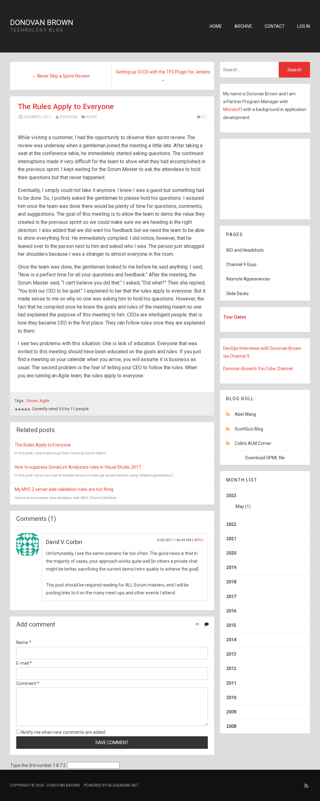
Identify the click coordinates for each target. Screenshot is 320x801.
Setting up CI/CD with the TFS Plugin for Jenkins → (163, 75)
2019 (231, 567)
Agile (44, 400)
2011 (231, 683)
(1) (204, 117)
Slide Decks (237, 293)
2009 (231, 711)
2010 (231, 697)
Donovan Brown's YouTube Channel (258, 368)
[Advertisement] (259, 178)
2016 (231, 610)
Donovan (69, 117)
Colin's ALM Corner (253, 443)
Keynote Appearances (248, 278)
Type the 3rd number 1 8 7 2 (38, 765)
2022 (231, 524)
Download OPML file (265, 457)
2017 (231, 596)
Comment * (27, 683)
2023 (238, 501)
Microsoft (233, 109)
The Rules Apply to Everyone (66, 106)
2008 (231, 726)
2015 (231, 625)
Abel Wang (245, 414)
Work (91, 117)
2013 (231, 654)
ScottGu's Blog (249, 428)
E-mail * (24, 663)
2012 (231, 668)
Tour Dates (234, 317)
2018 (231, 581)
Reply (199, 540)
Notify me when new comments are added (62, 732)
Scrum (32, 400)
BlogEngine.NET (123, 785)
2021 (231, 538)
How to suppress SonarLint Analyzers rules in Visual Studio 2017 (78, 467)
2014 (231, 639)
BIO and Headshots (245, 250)
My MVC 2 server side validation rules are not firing (64, 489)
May (240, 506)
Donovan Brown (41, 22)
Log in (303, 26)
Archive (243, 26)
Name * (23, 642)
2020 (231, 553)
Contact (275, 26)
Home (216, 26)
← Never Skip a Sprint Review (61, 75)
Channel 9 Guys (241, 264)
